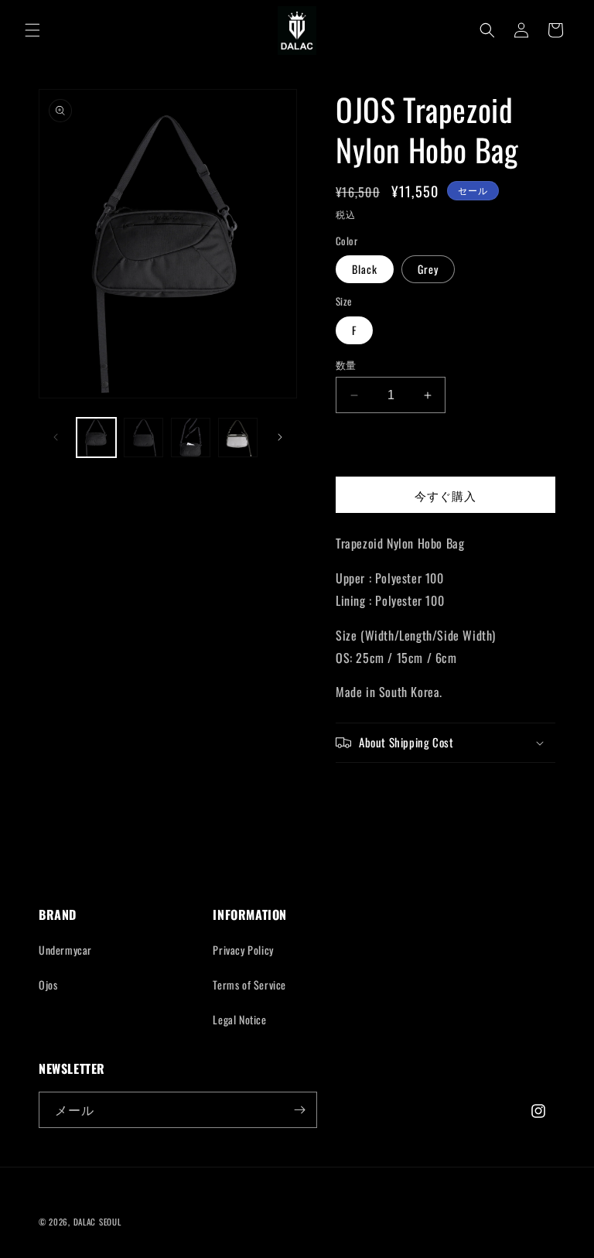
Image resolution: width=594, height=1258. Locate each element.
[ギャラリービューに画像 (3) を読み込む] (143, 437)
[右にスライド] (280, 437)
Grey (428, 269)
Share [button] (366, 792)
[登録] (299, 1110)
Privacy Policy (243, 950)
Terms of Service (249, 984)
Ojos (48, 984)
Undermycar (65, 950)
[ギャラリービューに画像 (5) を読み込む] (238, 437)
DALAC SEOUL (97, 1221)
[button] (32, 30)
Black (364, 269)
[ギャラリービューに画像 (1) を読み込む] (96, 437)
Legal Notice (239, 1019)
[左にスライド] (56, 437)
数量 (346, 364)
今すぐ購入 (445, 495)
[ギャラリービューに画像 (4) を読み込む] (190, 437)
